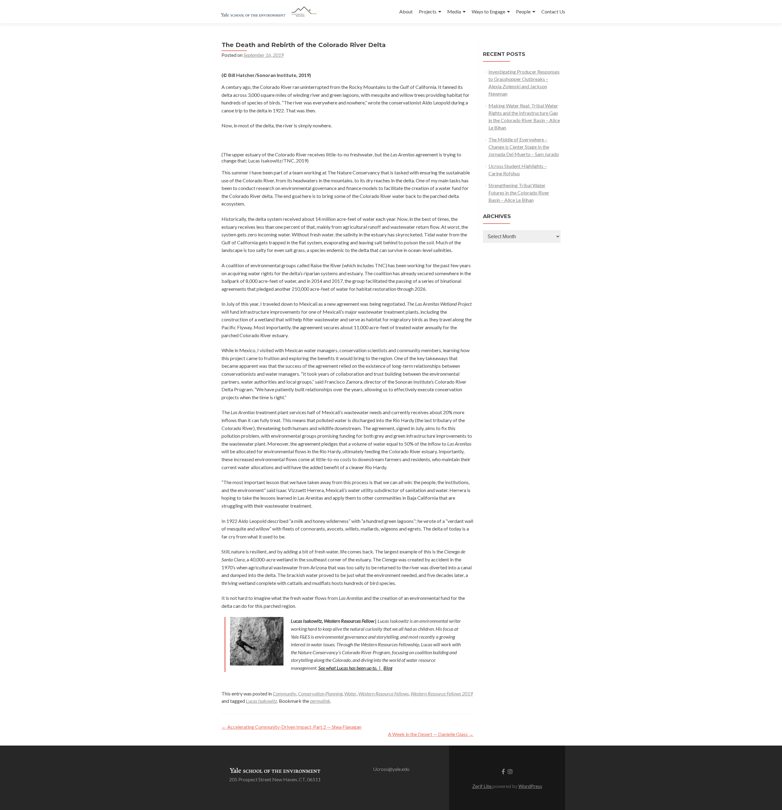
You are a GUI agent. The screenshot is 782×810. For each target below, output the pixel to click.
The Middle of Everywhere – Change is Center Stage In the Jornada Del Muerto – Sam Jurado (523, 147)
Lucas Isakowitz (261, 701)
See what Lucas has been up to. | (350, 668)
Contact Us (553, 11)
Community (284, 693)
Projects (428, 11)
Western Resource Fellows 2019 (442, 693)
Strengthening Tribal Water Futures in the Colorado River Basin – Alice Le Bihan (518, 192)
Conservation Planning (320, 693)
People (523, 11)
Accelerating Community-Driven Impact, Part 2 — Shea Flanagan (291, 727)
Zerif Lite (482, 786)
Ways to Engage (488, 11)
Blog (387, 668)
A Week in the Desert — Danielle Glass (430, 734)
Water (350, 693)
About (406, 11)
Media (454, 11)
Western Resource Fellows (383, 693)
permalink (320, 701)
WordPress (530, 786)
